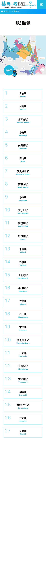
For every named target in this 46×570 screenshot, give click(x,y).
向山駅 (23, 315)
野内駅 (23, 159)
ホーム (6, 11)
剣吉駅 (23, 393)
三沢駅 (23, 302)
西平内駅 (23, 185)
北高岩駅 (23, 367)
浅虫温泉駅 (23, 172)
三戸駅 (23, 419)
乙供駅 (23, 263)
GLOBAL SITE (30, 5)
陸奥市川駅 (23, 341)
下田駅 (23, 328)
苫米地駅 (23, 380)
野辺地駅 (23, 237)
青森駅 (23, 94)
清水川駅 (23, 211)
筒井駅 (23, 107)
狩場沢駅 (23, 224)
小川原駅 (23, 289)
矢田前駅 (23, 146)
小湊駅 (23, 198)
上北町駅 (23, 276)
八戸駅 (23, 354)
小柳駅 (23, 133)
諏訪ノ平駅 (23, 406)
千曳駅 (23, 250)
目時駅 (23, 432)
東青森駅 (23, 120)
